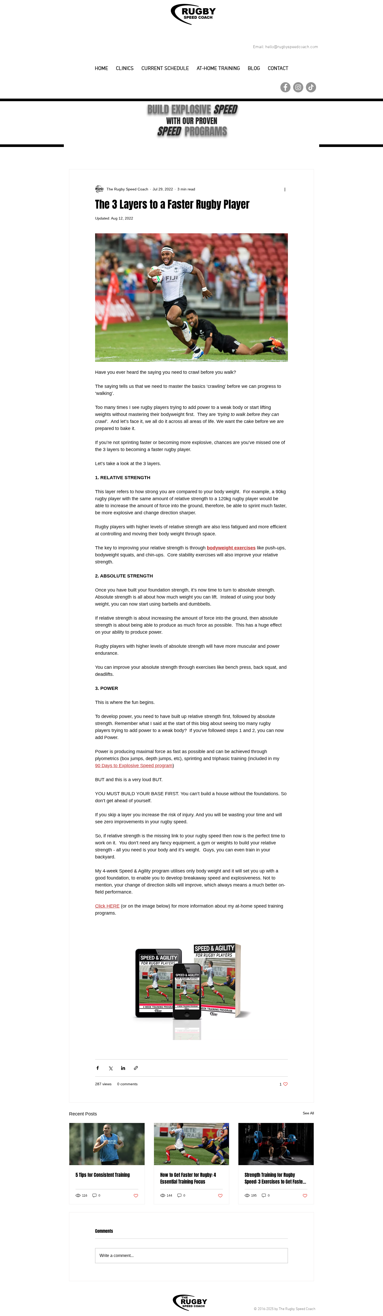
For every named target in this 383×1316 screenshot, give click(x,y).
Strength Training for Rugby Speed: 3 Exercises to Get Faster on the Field (274, 1178)
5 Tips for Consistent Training (103, 1175)
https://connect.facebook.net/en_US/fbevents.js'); (81, 22)
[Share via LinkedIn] (123, 1067)
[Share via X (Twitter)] (110, 1067)
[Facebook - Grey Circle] (285, 87)
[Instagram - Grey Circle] (298, 87)
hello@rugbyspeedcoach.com (291, 47)
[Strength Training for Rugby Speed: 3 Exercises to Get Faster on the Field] (276, 1144)
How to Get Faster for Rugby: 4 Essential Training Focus (188, 1178)
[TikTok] (311, 87)
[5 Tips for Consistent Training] (107, 1144)
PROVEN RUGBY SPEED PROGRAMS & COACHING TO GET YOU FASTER (192, 74)
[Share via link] (135, 1067)
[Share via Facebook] (97, 1067)
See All (308, 1113)
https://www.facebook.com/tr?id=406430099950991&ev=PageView (91, 35)
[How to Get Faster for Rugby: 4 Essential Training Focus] (191, 1144)
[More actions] (285, 189)
